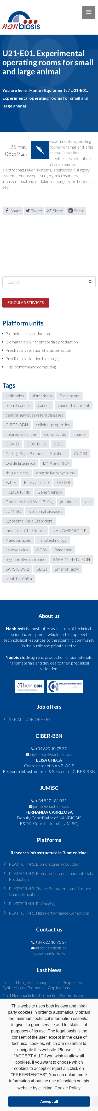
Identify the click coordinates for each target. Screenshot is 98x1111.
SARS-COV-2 (17, 568)
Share (15, 210)
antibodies (14, 395)
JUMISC (13, 511)
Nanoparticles (18, 540)
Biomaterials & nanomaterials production (41, 341)
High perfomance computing (30, 366)
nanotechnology (52, 540)
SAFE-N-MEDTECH (71, 559)
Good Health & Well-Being (29, 501)
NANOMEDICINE (69, 530)
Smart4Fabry (67, 568)
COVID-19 (36, 443)
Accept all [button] (49, 1101)
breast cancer (17, 405)
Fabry (10, 482)
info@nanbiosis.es (51, 947)
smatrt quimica (18, 578)
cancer (44, 405)
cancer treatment (73, 405)
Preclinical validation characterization (38, 350)
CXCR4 (80, 453)
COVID (12, 443)
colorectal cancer (21, 434)
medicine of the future (25, 530)
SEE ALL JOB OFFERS (30, 719)
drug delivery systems (55, 472)
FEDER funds (17, 491)
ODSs (41, 549)
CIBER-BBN (16, 424)
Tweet (37, 210)
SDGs (42, 568)
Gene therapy (49, 491)
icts (87, 501)
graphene (68, 501)
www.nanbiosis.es (49, 953)
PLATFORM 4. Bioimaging (32, 903)
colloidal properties (53, 424)
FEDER (63, 482)
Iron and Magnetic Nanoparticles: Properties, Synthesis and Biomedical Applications (42, 985)
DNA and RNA (56, 463)
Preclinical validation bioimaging (32, 358)
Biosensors (69, 395)
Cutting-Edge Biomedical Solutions (35, 453)
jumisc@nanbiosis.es (51, 806)
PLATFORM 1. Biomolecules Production (44, 863)
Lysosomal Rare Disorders (29, 520)
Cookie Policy (67, 1088)
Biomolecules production (27, 333)
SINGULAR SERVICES (26, 302)
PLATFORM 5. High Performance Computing (49, 912)
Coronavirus (55, 434)
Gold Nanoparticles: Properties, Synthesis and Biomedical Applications (43, 998)
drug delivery (16, 472)
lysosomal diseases (45, 511)
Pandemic (63, 549)
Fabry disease (36, 482)
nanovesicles (16, 549)
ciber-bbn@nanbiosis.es (51, 754)
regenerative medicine (25, 559)
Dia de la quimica (20, 463)
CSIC (58, 443)
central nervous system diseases (34, 414)
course (79, 434)
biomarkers (42, 395)
